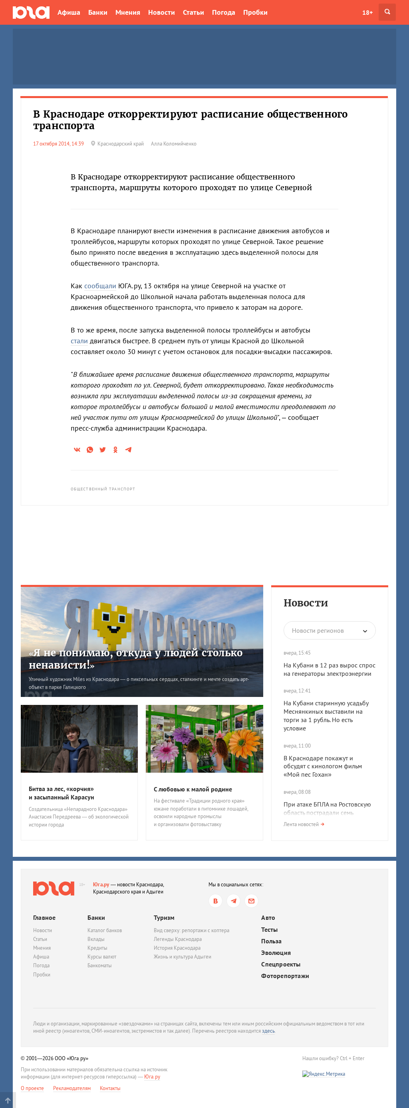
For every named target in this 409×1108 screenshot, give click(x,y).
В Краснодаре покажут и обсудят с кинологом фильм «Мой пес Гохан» (323, 766)
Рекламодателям (72, 1088)
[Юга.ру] (31, 12)
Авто (268, 917)
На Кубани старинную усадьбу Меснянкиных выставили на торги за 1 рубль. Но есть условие (326, 715)
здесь (268, 1030)
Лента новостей (301, 824)
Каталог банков (104, 930)
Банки (97, 12)
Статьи (193, 12)
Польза (271, 941)
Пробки (255, 12)
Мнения (127, 12)
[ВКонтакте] (215, 901)
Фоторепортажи (285, 976)
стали (79, 340)
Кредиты (97, 948)
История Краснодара (177, 948)
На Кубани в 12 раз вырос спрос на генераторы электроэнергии (329, 669)
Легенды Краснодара (178, 939)
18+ (367, 12)
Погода (223, 12)
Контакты (110, 1088)
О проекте (32, 1088)
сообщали (100, 285)
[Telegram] (233, 901)
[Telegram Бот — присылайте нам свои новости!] (251, 901)
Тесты (269, 929)
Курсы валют (101, 956)
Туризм (164, 917)
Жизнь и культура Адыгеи (182, 956)
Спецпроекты (280, 964)
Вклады (96, 939)
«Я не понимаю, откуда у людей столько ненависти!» (135, 659)
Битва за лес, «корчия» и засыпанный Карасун (61, 793)
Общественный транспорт (103, 489)
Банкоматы (99, 965)
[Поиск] (387, 12)
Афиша (69, 12)
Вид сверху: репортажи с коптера (191, 930)
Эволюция (276, 952)
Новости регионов (318, 630)
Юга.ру (101, 884)
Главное (44, 917)
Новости (161, 12)
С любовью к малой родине (193, 789)
